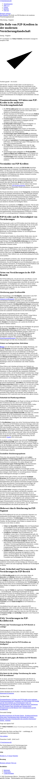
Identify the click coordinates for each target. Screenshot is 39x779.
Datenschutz (7, 772)
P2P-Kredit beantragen (18, 185)
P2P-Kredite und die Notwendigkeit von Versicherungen (19, 702)
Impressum (7, 770)
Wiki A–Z (6, 5)
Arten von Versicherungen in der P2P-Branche (15, 703)
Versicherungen (8, 4)
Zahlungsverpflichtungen (7, 299)
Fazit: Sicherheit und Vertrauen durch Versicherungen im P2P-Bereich (15, 706)
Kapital (9, 437)
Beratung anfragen (5, 13)
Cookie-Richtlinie (9, 773)
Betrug (2, 347)
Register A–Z (4, 756)
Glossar (6, 7)
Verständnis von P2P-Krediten (23, 701)
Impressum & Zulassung (7, 693)
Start (1, 15)
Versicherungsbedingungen (8, 338)
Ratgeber (6, 9)
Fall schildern (4, 736)
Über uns (6, 10)
